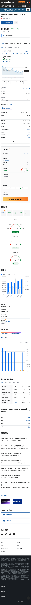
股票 (3, 6)
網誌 (2, 542)
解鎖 (16, 402)
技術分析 (4, 207)
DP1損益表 (4, 330)
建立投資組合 (4, 548)
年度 (2, 337)
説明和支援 (19, 548)
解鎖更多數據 (25, 89)
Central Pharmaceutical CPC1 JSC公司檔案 (14, 410)
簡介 (6, 47)
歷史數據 (10, 47)
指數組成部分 (16, 47)
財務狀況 (19, 43)
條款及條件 (3, 586)
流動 (2, 545)
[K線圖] (3, 51)
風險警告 (3, 596)
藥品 (29, 417)
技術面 (25, 43)
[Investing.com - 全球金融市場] (9, 2)
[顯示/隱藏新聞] (10, 51)
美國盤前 (24, 6)
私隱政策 (3, 591)
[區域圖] (5, 51)
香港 (14, 6)
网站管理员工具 (5, 551)
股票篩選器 (8, 6)
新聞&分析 (12, 43)
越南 (29, 427)
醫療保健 (28, 420)
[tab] (9, 213)
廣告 (18, 545)
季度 (6, 337)
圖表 (6, 43)
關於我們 (19, 542)
